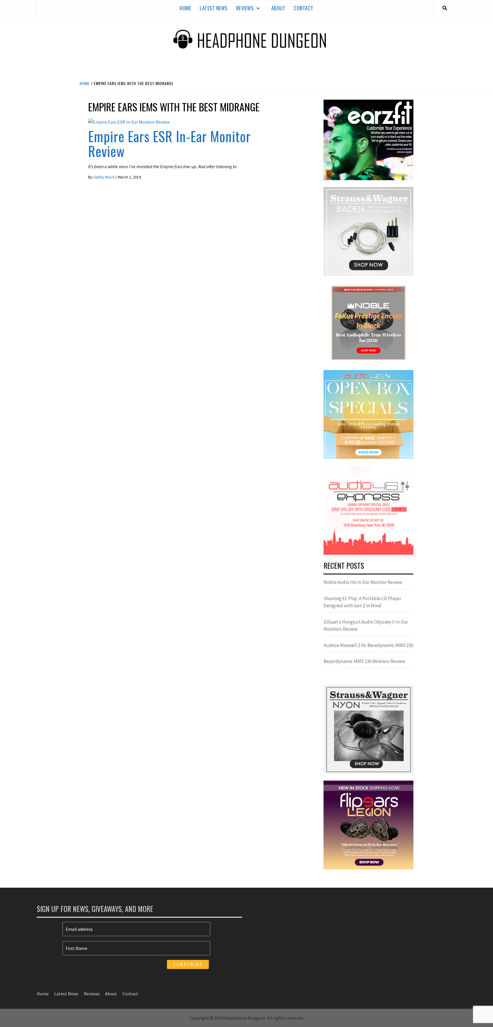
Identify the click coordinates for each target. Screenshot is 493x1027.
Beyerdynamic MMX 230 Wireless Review (364, 661)
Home (185, 8)
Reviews (245, 8)
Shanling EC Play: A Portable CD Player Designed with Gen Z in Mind (362, 602)
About (278, 8)
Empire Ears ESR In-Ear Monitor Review (169, 143)
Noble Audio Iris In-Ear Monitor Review (363, 582)
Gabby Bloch (104, 177)
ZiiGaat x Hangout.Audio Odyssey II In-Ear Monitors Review (366, 625)
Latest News (214, 8)
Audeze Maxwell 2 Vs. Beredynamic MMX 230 (368, 645)
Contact (304, 8)
